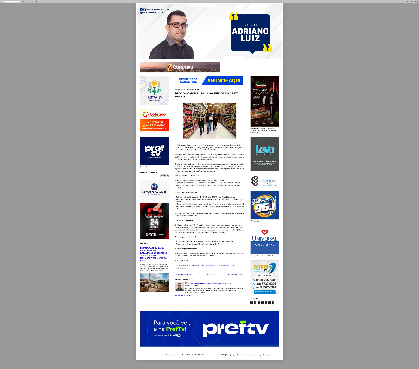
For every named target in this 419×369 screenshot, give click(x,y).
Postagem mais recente (184, 274)
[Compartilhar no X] (181, 268)
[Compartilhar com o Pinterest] (185, 268)
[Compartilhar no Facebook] (183, 268)
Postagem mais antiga (235, 274)
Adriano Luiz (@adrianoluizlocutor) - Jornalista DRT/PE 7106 (209, 283)
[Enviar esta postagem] (233, 265)
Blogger (267, 355)
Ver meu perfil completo (183, 295)
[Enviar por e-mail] (177, 268)
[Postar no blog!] (179, 268)
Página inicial (210, 274)
